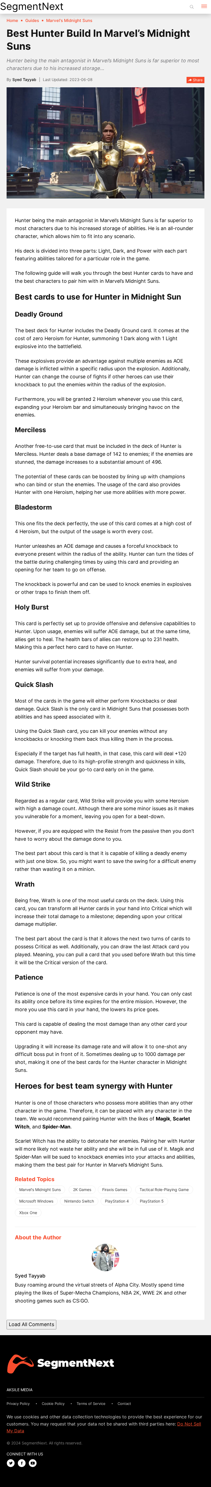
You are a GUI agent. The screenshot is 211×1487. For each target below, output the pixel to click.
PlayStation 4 (117, 1201)
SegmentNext (31, 6)
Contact (124, 1403)
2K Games (82, 1189)
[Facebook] (23, 1463)
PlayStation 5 (152, 1201)
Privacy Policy (18, 1403)
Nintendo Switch (79, 1201)
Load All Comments (31, 1324)
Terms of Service (91, 1403)
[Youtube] (34, 1463)
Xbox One (28, 1212)
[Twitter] (12, 1463)
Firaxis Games (114, 1189)
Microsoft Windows (36, 1201)
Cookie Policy (53, 1403)
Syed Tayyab (24, 79)
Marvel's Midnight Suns (40, 1189)
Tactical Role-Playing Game (164, 1189)
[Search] (191, 7)
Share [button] (197, 80)
